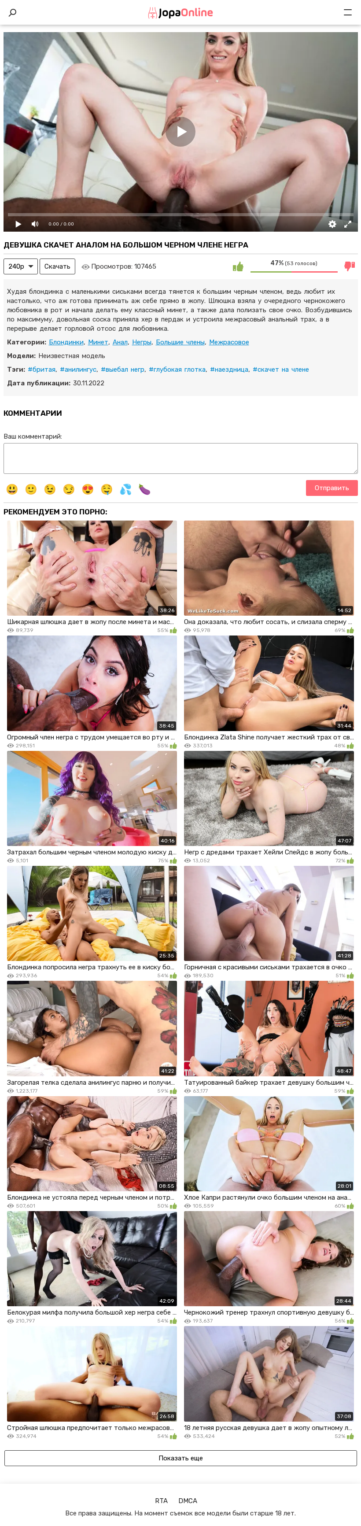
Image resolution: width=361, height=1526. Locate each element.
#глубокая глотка (177, 369)
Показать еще (180, 1458)
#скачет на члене (281, 369)
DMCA (187, 1501)
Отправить (332, 488)
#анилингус (78, 369)
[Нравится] (238, 266)
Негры (141, 342)
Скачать (57, 266)
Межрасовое (229, 342)
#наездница (229, 369)
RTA (161, 1501)
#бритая (41, 369)
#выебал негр (122, 369)
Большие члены (180, 342)
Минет (98, 342)
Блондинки (66, 342)
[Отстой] (350, 266)
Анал (120, 342)
